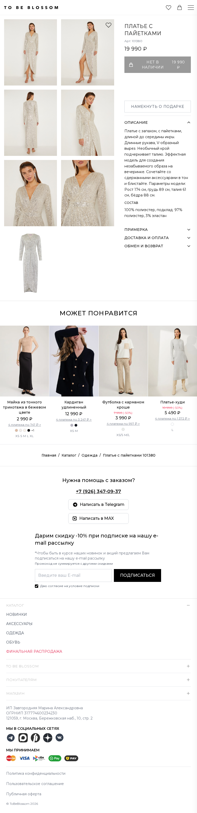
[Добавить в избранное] (108, 25)
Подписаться (137, 575)
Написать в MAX (96, 518)
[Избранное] (168, 7)
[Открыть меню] (188, 7)
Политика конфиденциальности (35, 773)
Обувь (13, 642)
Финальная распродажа (34, 651)
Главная (49, 455)
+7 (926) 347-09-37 (98, 491)
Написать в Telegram (102, 504)
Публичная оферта (23, 794)
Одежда (89, 455)
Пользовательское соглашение (35, 783)
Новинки (16, 614)
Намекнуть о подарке (157, 106)
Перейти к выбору (24, 385)
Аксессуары (19, 623)
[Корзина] (179, 7)
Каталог (69, 455)
